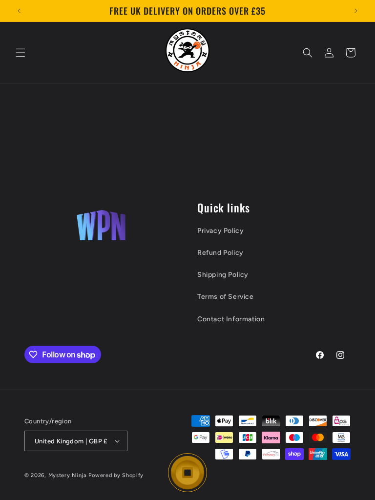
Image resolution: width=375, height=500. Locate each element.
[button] (20, 52)
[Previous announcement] (19, 10)
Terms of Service (225, 296)
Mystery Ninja (67, 475)
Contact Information (231, 319)
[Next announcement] (356, 10)
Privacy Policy (220, 231)
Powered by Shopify (116, 475)
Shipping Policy (223, 275)
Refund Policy (220, 253)
